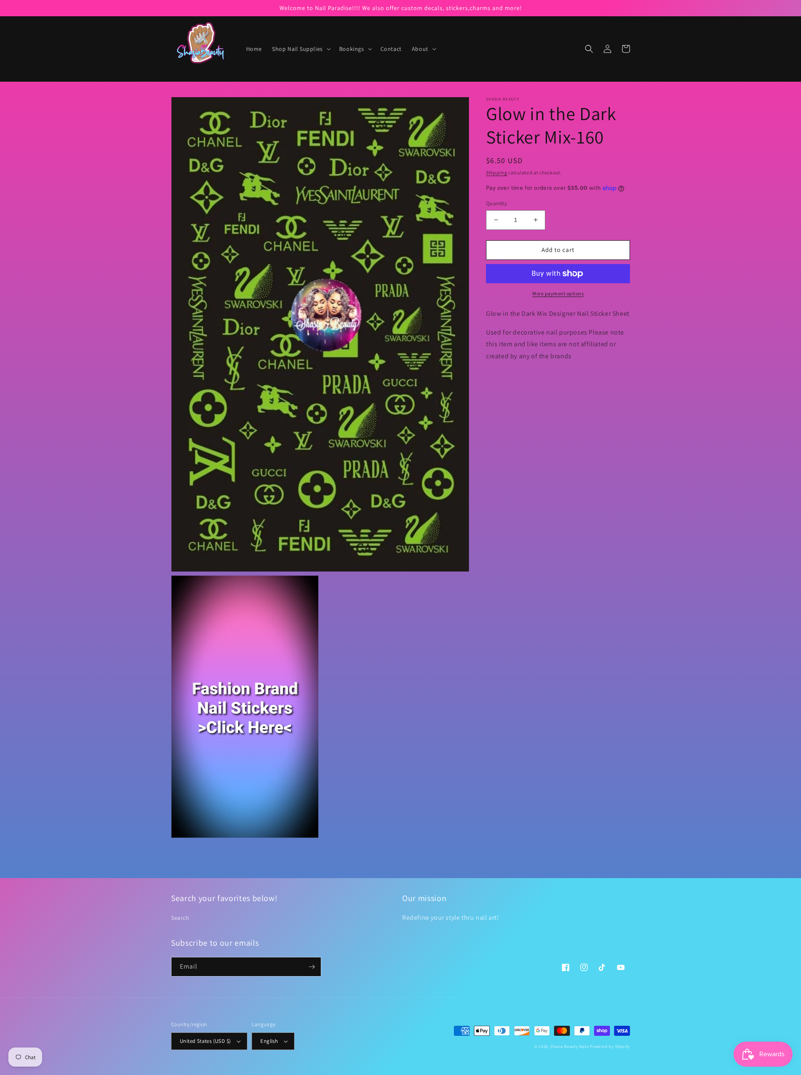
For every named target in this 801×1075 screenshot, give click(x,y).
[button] (300, 49)
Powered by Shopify (610, 1046)
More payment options (558, 293)
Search (180, 917)
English (269, 1041)
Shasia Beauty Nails (569, 1046)
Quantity (496, 203)
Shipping (496, 172)
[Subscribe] (311, 967)
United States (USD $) (205, 1041)
